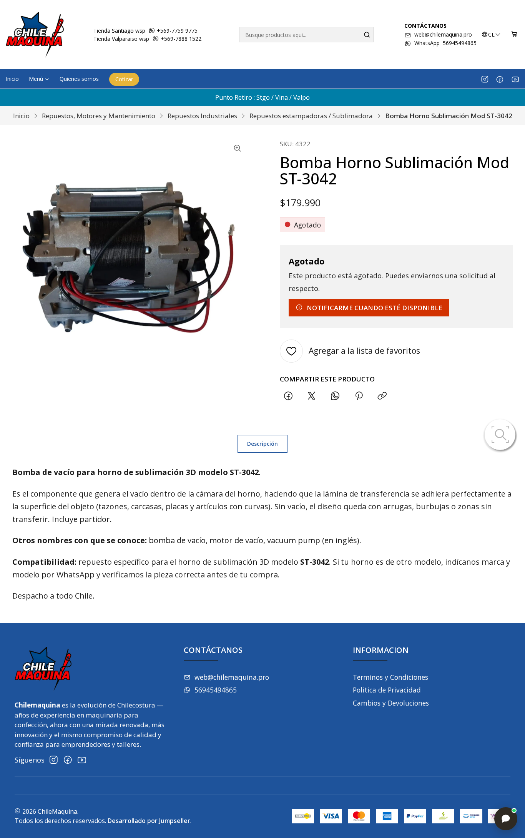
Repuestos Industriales (202, 115)
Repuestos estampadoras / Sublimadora (311, 115)
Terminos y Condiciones (390, 677)
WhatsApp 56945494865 (445, 43)
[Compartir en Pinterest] (359, 396)
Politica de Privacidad (387, 689)
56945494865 (215, 689)
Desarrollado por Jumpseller (149, 820)
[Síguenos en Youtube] (515, 79)
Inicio (21, 115)
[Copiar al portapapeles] (382, 396)
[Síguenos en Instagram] (485, 79)
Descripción (262, 443)
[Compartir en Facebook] (288, 396)
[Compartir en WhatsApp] (335, 396)
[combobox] (306, 34)
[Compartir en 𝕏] (312, 396)
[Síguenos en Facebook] (500, 79)
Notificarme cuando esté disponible (374, 307)
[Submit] (367, 34)
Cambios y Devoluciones (391, 703)
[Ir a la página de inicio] (35, 35)
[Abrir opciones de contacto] (505, 818)
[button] (39, 79)
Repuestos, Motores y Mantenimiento (98, 115)
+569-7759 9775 (176, 30)
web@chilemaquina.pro (443, 34)
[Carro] (514, 34)
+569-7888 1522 (180, 38)
